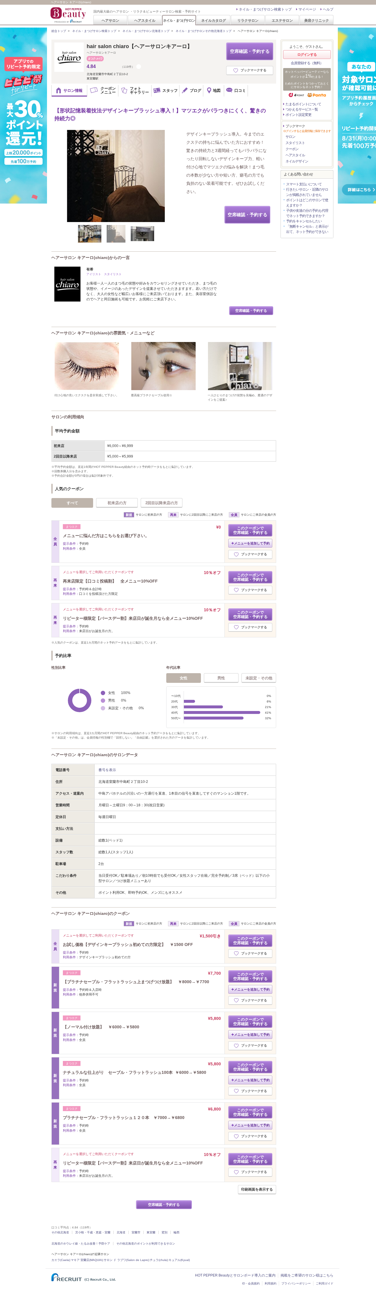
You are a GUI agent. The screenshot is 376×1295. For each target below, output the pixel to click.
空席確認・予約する (250, 51)
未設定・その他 (259, 678)
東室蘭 (151, 1232)
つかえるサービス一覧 (302, 109)
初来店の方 (117, 503)
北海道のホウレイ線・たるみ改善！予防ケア (80, 1243)
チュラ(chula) (159, 1260)
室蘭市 (136, 1232)
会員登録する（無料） (307, 63)
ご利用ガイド (324, 1283)
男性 (221, 678)
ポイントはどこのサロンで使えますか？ (307, 202)
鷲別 (164, 1232)
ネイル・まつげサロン (179, 20)
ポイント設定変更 (298, 115)
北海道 (121, 1232)
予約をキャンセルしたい (304, 221)
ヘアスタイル (144, 20)
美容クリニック (316, 20)
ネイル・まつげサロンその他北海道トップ (203, 31)
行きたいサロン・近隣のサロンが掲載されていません (307, 192)
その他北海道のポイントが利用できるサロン (145, 1243)
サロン (290, 137)
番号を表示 (107, 770)
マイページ (307, 9)
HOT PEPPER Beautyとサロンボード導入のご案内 (235, 1275)
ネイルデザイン (297, 161)
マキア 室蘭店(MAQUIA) (87, 1260)
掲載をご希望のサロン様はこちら (307, 1275)
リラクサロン (247, 20)
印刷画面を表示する (257, 1189)
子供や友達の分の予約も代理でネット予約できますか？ (307, 213)
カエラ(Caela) (60, 1260)
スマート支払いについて (304, 184)
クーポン (292, 149)
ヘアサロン (110, 20)
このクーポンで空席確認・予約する (250, 530)
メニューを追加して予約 (252, 543)
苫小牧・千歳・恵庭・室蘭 (92, 1232)
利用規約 (270, 1283)
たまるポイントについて (303, 104)
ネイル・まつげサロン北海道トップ (145, 31)
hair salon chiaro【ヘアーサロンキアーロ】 (139, 46)
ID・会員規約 (251, 1283)
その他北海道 (60, 1232)
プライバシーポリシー (296, 1283)
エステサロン (282, 20)
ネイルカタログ (213, 20)
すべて (72, 503)
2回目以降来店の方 (161, 503)
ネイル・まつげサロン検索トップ (265, 9)
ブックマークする (253, 70)
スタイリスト (295, 143)
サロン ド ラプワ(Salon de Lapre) (126, 1260)
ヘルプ (328, 9)
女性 (183, 678)
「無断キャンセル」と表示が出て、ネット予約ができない (307, 229)
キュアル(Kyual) (179, 1260)
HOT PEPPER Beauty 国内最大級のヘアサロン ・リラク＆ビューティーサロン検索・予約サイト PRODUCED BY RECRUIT (68, 15)
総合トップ (58, 31)
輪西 (176, 1232)
